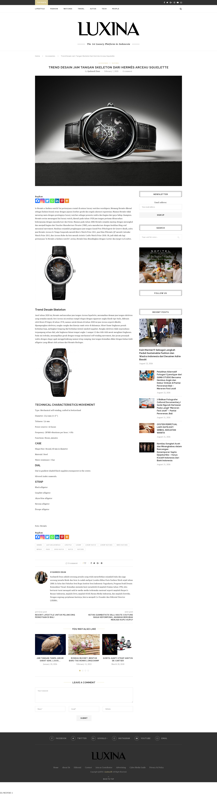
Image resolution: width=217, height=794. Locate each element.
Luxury (78, 545)
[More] (67, 201)
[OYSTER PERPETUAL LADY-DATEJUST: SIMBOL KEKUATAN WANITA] (146, 428)
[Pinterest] (62, 201)
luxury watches (106, 545)
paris (48, 549)
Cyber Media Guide (138, 767)
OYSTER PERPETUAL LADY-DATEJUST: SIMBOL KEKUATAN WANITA (77, 3)
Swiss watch (59, 549)
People (115, 9)
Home (37, 56)
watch (70, 549)
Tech (104, 9)
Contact (88, 767)
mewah (39, 549)
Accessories (50, 56)
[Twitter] (47, 201)
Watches (68, 9)
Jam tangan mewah (53, 545)
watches (80, 549)
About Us (66, 767)
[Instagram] (42, 201)
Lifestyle (40, 9)
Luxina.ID (108, 772)
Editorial (77, 767)
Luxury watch (90, 545)
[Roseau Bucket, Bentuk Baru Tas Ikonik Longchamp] (84, 644)
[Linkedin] (57, 201)
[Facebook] (37, 201)
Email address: (160, 202)
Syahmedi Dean (93, 71)
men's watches (122, 545)
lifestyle (68, 545)
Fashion (54, 9)
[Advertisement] (59, 787)
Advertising (121, 767)
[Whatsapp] (52, 201)
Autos (93, 9)
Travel (81, 9)
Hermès (39, 545)
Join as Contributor (104, 767)
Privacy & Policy (156, 767)
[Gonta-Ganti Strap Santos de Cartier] (118, 644)
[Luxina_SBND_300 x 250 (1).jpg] (160, 265)
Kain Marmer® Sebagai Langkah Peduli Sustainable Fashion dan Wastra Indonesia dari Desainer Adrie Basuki (160, 355)
